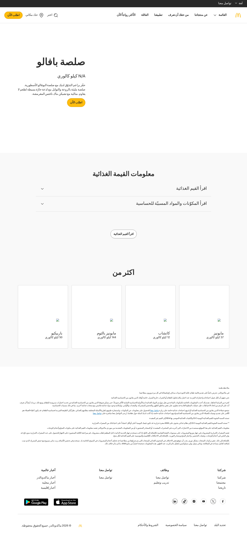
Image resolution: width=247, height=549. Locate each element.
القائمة (223, 15)
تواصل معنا (154, 411)
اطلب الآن (13, 15)
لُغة (241, 3)
